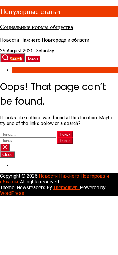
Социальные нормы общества (36, 27)
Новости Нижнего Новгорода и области (44, 40)
